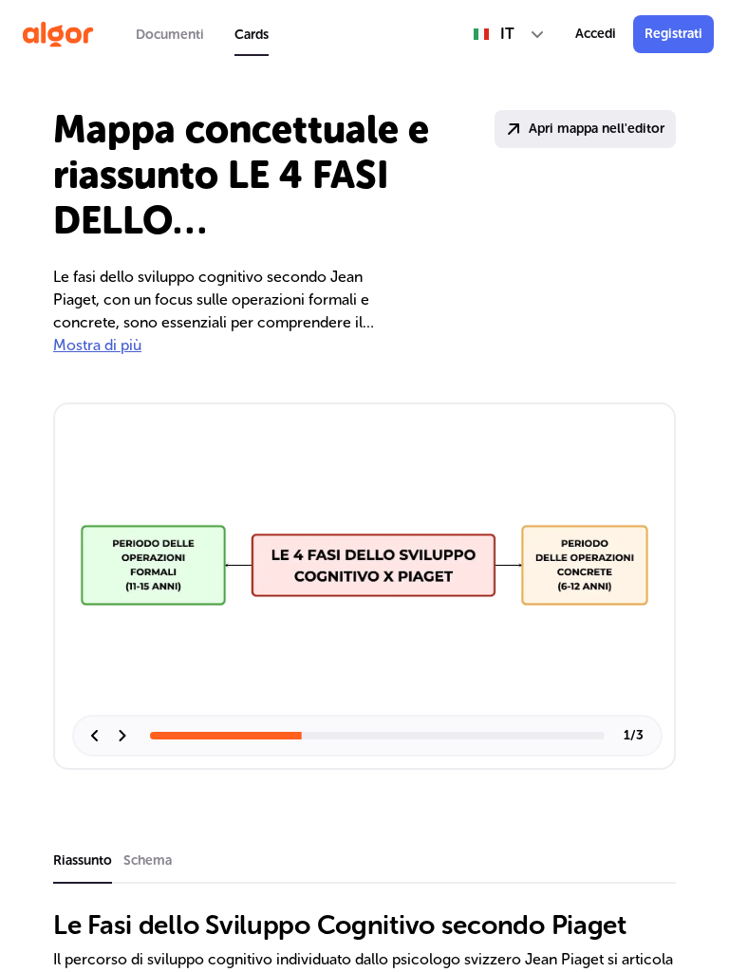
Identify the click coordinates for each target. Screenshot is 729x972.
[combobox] (509, 34)
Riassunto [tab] (82, 860)
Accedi (595, 34)
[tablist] (202, 34)
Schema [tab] (147, 860)
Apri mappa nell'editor (596, 129)
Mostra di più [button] (97, 345)
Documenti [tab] (170, 35)
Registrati (673, 34)
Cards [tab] (251, 35)
